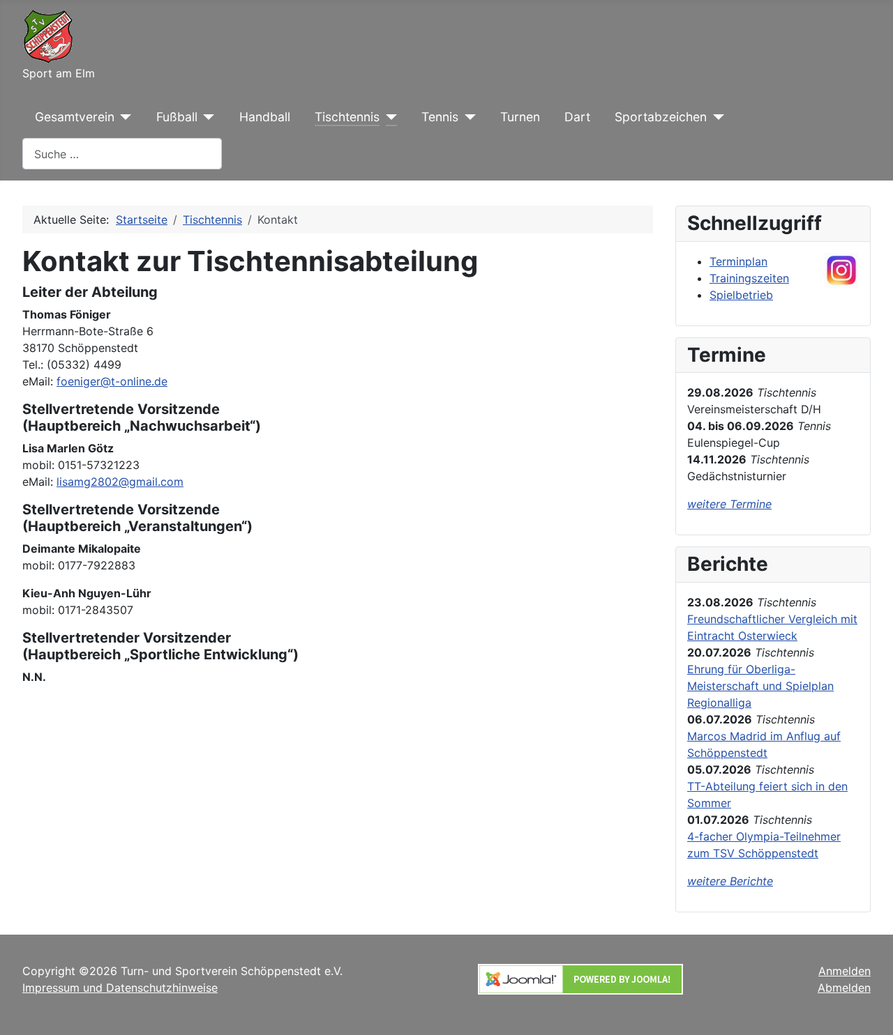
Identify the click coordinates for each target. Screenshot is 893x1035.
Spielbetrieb (741, 295)
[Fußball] (206, 117)
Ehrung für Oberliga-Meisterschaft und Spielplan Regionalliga (760, 686)
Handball (264, 116)
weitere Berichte (730, 881)
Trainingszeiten (749, 278)
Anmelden (844, 971)
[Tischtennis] (388, 117)
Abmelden (844, 988)
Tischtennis (347, 116)
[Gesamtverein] (123, 117)
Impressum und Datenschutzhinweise (120, 988)
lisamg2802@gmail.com (120, 482)
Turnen (520, 116)
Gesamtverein (74, 116)
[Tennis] (467, 117)
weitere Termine (729, 504)
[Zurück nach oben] (868, 1009)
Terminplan (738, 261)
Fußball (176, 116)
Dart (577, 116)
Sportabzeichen (661, 116)
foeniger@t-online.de (112, 381)
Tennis (439, 116)
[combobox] (122, 153)
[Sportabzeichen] (715, 117)
